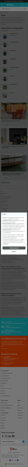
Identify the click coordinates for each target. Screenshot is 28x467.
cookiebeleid (5, 243)
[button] (14, 247)
